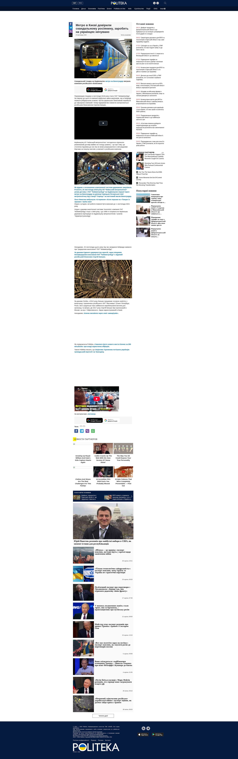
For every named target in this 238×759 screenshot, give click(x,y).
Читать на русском (126, 35)
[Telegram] (157, 3)
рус (80, 3)
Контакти (108, 740)
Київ (129, 9)
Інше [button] (162, 9)
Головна (76, 9)
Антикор (91, 414)
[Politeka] (119, 3)
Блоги (109, 9)
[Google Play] (158, 734)
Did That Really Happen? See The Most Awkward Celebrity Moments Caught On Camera (154, 156)
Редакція (93, 740)
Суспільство (139, 9)
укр (74, 3)
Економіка (92, 9)
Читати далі (103, 716)
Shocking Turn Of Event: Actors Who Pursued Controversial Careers (155, 165)
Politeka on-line (119, 9)
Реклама (100, 740)
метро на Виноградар (114, 81)
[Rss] (154, 3)
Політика (101, 9)
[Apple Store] (143, 734)
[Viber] (71, 31)
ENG (155, 9)
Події (148, 9)
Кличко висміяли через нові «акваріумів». (101, 313)
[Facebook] (71, 24)
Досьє (83, 9)
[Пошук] (165, 3)
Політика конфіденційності (81, 740)
